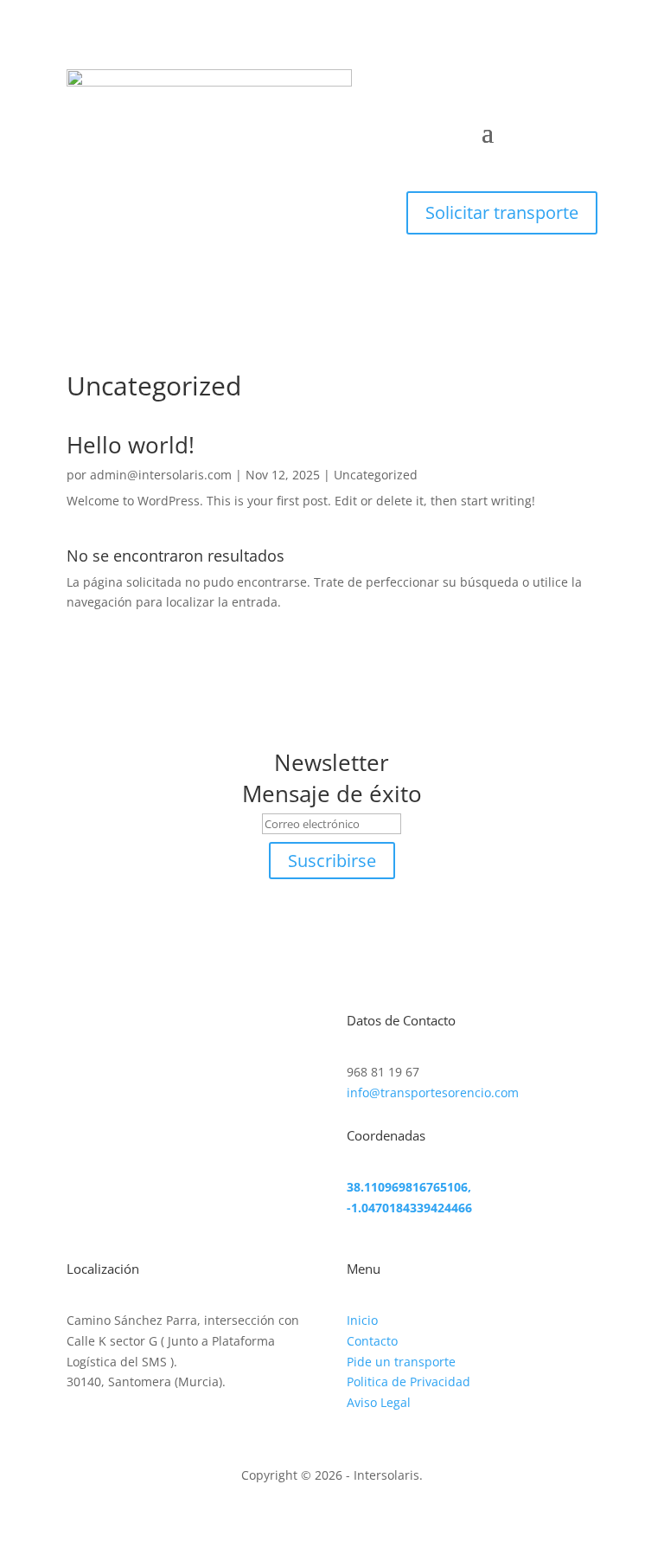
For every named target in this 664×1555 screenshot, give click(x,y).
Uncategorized (376, 474)
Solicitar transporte (501, 212)
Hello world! (131, 444)
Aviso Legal (379, 1402)
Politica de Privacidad (408, 1381)
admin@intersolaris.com (161, 474)
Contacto (372, 1341)
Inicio (362, 1320)
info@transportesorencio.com (433, 1092)
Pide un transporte (401, 1361)
